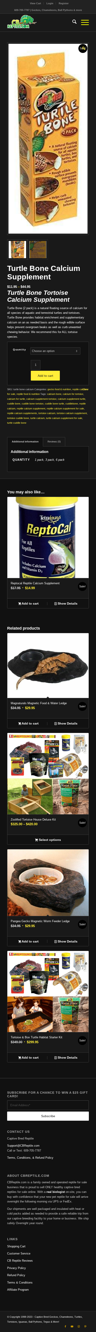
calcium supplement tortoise (41, 399)
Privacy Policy (16, 1268)
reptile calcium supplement (31, 408)
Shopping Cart (16, 1246)
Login (49, 3)
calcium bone (54, 394)
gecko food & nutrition (59, 389)
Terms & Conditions (20, 1282)
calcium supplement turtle (71, 399)
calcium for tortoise (73, 394)
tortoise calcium (46, 413)
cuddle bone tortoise (33, 403)
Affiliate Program (18, 1289)
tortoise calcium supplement (72, 413)
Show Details (67, 603)
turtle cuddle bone (16, 422)
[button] (83, 48)
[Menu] (83, 22)
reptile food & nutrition (28, 394)
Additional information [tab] (25, 441)
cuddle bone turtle (54, 403)
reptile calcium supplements (22, 413)
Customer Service (18, 1253)
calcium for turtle (16, 399)
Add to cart (45, 375)
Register (64, 3)
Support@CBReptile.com (23, 1145)
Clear (86, 389)
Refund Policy (16, 1275)
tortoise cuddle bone (18, 418)
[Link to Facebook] (65, 1326)
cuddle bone (13, 403)
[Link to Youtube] (72, 1326)
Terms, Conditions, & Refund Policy (30, 1157)
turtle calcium (37, 418)
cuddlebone (71, 403)
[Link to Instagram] (78, 1326)
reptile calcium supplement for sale (65, 408)
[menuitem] (36, 3)
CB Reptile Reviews (20, 1260)
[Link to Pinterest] (85, 1326)
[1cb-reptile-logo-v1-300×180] (39, 22)
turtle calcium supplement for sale (64, 418)
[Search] (72, 22)
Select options (49, 840)
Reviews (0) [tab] (54, 441)
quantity (19, 349)
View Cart (35, 3)
